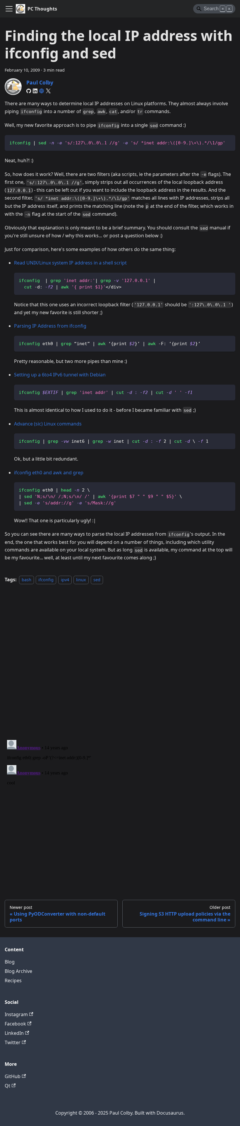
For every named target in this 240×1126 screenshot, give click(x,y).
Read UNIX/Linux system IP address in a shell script (70, 263)
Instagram (16, 1014)
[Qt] (41, 91)
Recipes (13, 980)
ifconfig (46, 579)
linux (81, 579)
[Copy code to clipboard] (228, 142)
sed (96, 579)
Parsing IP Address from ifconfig (50, 326)
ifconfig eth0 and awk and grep (48, 472)
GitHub (12, 1076)
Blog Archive (18, 971)
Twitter (12, 1042)
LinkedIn (14, 1033)
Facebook (15, 1024)
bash (26, 579)
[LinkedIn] (35, 91)
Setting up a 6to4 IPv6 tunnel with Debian (60, 374)
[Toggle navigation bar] (9, 8)
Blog (10, 962)
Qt (7, 1085)
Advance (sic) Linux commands (48, 424)
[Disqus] (120, 659)
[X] (48, 91)
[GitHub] (28, 91)
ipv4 (65, 579)
